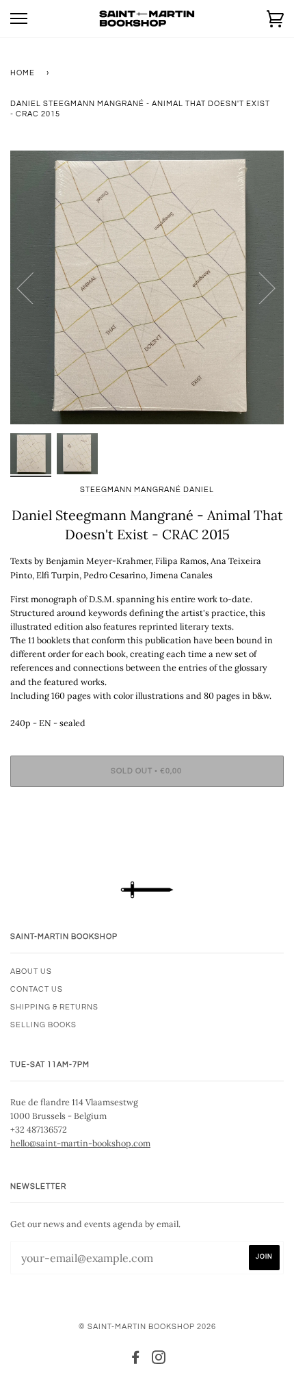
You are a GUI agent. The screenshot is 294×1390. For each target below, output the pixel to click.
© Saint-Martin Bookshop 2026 (147, 1326)
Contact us (36, 989)
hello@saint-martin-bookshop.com (80, 1142)
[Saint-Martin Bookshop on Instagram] (159, 1360)
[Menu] (18, 18)
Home (22, 73)
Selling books (43, 1025)
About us (31, 971)
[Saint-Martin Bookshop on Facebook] (136, 1360)
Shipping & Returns (54, 1007)
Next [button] (259, 287)
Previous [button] (33, 287)
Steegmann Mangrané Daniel (147, 489)
